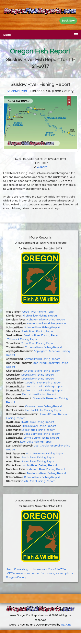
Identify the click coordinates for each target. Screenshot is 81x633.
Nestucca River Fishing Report (46, 323)
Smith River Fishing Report (38, 457)
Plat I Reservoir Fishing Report (45, 453)
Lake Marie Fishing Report (38, 430)
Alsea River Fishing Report (38, 311)
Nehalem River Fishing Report (46, 319)
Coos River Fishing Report (37, 374)
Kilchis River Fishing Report (40, 315)
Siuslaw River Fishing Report (42, 335)
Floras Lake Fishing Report (39, 394)
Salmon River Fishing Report (42, 327)
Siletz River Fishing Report (38, 331)
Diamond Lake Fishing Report (44, 386)
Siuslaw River (17, 91)
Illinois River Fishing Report (39, 426)
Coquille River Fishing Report (43, 382)
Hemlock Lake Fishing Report (44, 410)
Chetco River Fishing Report (42, 370)
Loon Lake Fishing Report (36, 441)
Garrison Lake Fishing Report (43, 406)
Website (42, 167)
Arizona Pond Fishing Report (42, 359)
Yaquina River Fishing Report (43, 347)
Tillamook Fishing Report (23, 339)
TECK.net (67, 624)
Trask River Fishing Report (38, 343)
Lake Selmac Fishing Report (42, 434)
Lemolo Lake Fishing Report (41, 437)
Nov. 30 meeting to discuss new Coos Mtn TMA (36, 569)
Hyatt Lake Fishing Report (37, 422)
